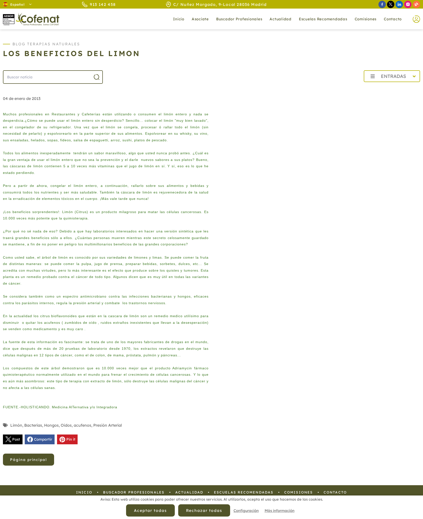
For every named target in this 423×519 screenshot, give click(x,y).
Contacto (393, 19)
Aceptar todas (150, 510)
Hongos (51, 425)
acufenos (82, 425)
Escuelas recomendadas (323, 19)
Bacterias (33, 425)
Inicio (178, 19)
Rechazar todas (204, 510)
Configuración (246, 510)
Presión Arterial (107, 425)
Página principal (28, 459)
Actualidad (189, 492)
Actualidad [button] (281, 19)
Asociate (200, 19)
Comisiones (366, 19)
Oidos (66, 425)
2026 (348, 87)
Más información (279, 510)
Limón (16, 425)
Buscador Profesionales (239, 19)
